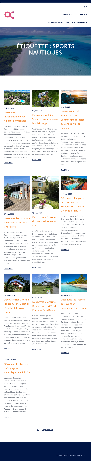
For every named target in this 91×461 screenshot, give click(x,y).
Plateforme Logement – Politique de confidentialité (67, 22)
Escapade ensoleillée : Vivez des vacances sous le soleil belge (45, 119)
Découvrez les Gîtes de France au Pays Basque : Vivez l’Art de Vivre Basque (16, 305)
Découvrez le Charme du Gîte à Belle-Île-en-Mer (44, 221)
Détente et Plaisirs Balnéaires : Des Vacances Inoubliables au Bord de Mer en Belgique (72, 119)
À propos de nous (68, 14)
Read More (8, 163)
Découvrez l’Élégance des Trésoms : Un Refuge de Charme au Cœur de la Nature (72, 204)
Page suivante (49, 430)
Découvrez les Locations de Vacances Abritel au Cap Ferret (17, 222)
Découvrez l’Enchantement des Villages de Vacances (15, 116)
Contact (83, 14)
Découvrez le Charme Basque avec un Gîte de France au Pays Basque (44, 306)
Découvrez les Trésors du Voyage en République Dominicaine (74, 303)
